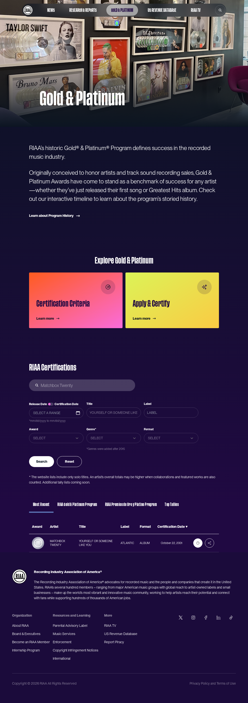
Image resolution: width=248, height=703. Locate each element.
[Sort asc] (187, 527)
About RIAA (20, 625)
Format (149, 429)
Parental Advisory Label (70, 625)
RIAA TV (196, 10)
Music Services (64, 634)
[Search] (220, 10)
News (51, 10)
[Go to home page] (28, 10)
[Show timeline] (197, 543)
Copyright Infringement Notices (75, 650)
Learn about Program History (51, 216)
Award (33, 429)
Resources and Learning (71, 615)
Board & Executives (26, 634)
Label (147, 404)
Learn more (45, 318)
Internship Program (26, 650)
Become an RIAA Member (31, 642)
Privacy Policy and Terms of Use (213, 683)
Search (41, 461)
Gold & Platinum (122, 10)
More (108, 615)
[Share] (209, 543)
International (61, 658)
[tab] (41, 507)
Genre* (91, 429)
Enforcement (62, 642)
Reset (69, 461)
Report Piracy (114, 642)
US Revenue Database (162, 10)
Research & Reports (83, 10)
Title (89, 404)
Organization (22, 615)
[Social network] (181, 617)
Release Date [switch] (38, 404)
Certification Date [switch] (66, 404)
